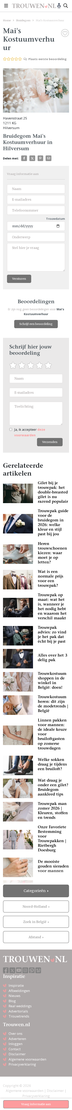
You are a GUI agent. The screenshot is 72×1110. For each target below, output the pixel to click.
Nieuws (14, 995)
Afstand (35, 937)
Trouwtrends (19, 1016)
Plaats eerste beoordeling (47, 59)
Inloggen (15, 1043)
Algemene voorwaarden (27, 1059)
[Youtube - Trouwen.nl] (19, 970)
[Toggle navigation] (6, 6)
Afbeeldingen (19, 990)
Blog (12, 1001)
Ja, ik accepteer (29, 432)
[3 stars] (31, 365)
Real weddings (20, 1006)
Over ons (15, 1033)
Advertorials (18, 1011)
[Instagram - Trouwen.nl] (25, 970)
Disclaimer (17, 1054)
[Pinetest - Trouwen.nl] (32, 970)
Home (7, 20)
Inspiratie (16, 985)
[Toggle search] (65, 6)
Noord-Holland (35, 906)
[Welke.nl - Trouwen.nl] (38, 970)
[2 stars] (22, 365)
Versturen (19, 279)
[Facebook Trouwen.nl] (6, 970)
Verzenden (49, 442)
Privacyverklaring (22, 1064)
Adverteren (17, 1038)
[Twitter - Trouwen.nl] (12, 970)
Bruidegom (23, 20)
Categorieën (35, 891)
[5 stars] (49, 365)
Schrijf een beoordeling (36, 324)
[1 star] (13, 365)
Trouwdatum (55, 219)
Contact (15, 1049)
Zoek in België (35, 922)
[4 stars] (40, 365)
